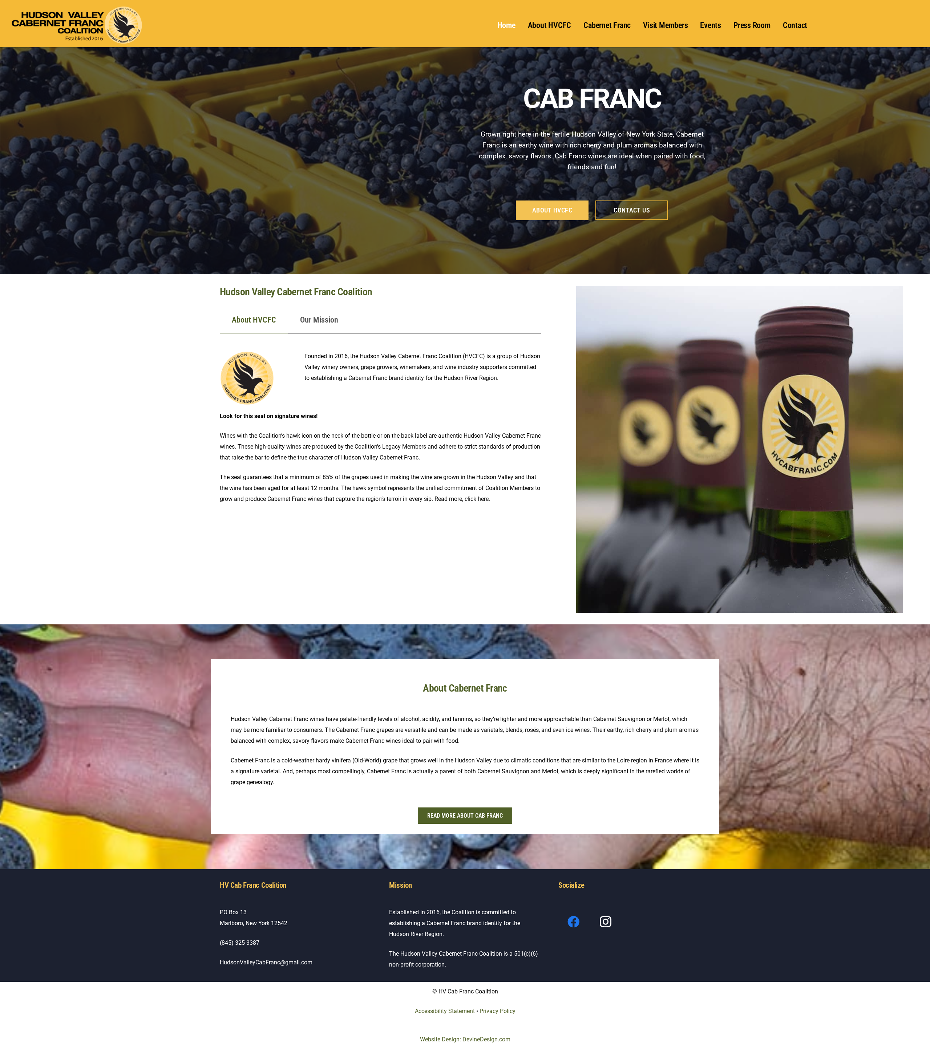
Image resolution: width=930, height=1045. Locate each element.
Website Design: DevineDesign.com (465, 1039)
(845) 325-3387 (239, 942)
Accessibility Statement (445, 1011)
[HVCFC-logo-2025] (78, 25)
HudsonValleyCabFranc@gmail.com (266, 962)
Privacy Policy (497, 1011)
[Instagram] (606, 922)
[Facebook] (573, 922)
